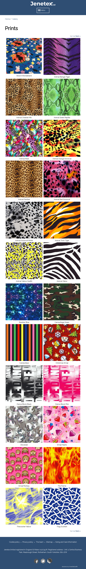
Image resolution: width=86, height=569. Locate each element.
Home (7, 19)
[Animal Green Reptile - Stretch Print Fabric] (62, 115)
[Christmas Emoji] (62, 360)
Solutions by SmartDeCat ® (69, 566)
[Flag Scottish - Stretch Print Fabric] (62, 524)
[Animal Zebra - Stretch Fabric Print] (62, 279)
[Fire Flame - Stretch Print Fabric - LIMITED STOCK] (62, 483)
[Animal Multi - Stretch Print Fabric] (24, 156)
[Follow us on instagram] (49, 563)
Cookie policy (14, 542)
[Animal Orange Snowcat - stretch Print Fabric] (62, 156)
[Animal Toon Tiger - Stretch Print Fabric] (62, 238)
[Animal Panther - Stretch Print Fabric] (24, 197)
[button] (43, 10)
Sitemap (49, 542)
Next (77, 36)
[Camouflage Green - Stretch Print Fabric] (62, 320)
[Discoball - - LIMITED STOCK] (24, 442)
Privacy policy (27, 542)
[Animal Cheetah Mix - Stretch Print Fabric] (24, 115)
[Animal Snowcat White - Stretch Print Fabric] (24, 238)
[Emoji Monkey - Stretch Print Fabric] (24, 483)
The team (39, 542)
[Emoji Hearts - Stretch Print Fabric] (62, 442)
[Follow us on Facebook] (36, 563)
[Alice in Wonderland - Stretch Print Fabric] (24, 73)
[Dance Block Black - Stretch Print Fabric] (24, 402)
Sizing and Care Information (66, 542)
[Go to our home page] (43, 5)
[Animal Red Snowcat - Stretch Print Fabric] (62, 197)
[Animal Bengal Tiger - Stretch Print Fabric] (62, 74)
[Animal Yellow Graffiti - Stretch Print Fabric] (24, 279)
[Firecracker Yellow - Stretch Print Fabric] (24, 524)
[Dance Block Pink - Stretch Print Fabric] (62, 402)
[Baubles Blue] (24, 320)
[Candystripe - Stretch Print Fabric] (24, 360)
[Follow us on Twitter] (43, 563)
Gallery (15, 19)
